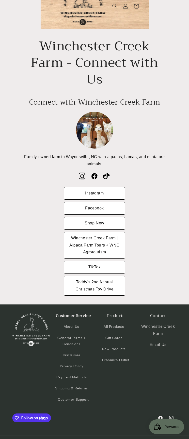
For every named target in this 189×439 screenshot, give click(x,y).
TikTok (94, 267)
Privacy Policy (71, 366)
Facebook (94, 208)
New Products (114, 349)
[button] (51, 6)
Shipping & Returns (71, 388)
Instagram (94, 193)
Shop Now (94, 223)
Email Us (158, 345)
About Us (71, 327)
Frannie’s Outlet (115, 360)
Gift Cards (114, 338)
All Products (114, 327)
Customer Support (73, 399)
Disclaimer (71, 355)
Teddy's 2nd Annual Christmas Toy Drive (94, 285)
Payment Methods (71, 377)
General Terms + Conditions (71, 341)
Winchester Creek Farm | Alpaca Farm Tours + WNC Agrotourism (94, 245)
